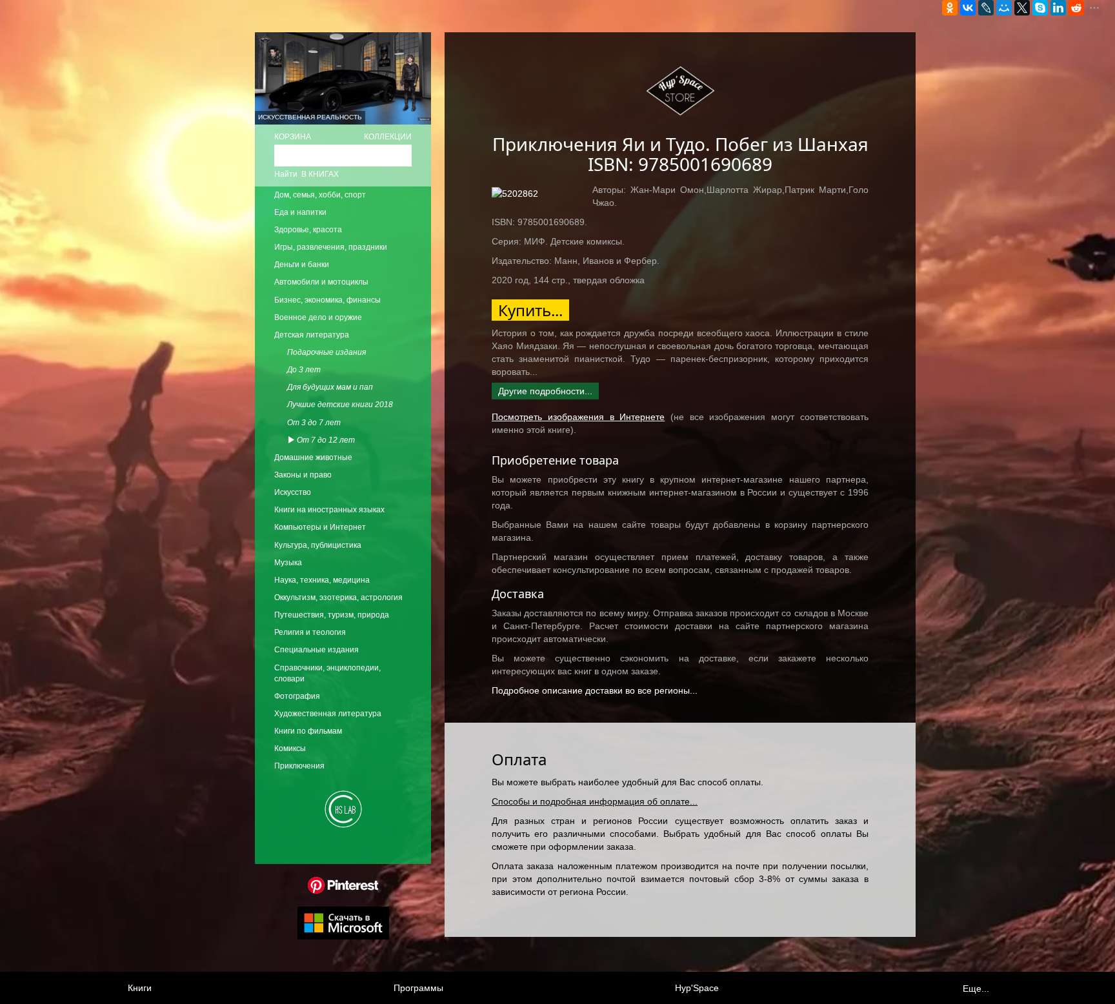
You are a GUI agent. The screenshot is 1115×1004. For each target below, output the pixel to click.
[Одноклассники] (950, 7)
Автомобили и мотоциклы (321, 281)
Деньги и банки (301, 264)
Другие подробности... (545, 391)
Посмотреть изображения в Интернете (578, 417)
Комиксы (290, 748)
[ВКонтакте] (968, 7)
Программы (418, 988)
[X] (1022, 7)
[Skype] (1040, 7)
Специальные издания (316, 649)
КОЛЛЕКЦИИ (388, 136)
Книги (140, 988)
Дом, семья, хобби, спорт (320, 194)
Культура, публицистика (317, 545)
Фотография (297, 696)
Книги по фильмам (308, 731)
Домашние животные (313, 457)
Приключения (299, 765)
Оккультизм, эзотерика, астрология (338, 597)
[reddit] (1076, 7)
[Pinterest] (343, 884)
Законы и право (303, 474)
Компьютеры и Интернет (320, 527)
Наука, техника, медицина (322, 580)
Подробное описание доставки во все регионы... (595, 690)
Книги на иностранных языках (329, 509)
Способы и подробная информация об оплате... (595, 801)
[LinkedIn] (1058, 7)
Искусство (292, 492)
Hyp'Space (697, 988)
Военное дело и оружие (318, 317)
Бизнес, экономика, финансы (327, 300)
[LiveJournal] (986, 7)
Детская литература (311, 334)
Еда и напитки (300, 212)
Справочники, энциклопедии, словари (327, 673)
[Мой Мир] (1004, 7)
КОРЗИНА (292, 136)
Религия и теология (310, 632)
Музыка (288, 562)
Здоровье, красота (308, 229)
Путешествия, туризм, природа (331, 614)
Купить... (530, 310)
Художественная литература (327, 713)
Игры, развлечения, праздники (330, 247)
